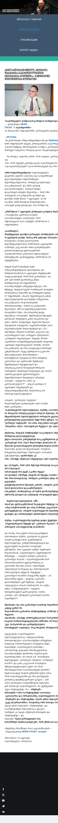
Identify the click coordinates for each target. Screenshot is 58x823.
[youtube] (3, 800)
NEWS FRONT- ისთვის (34, 731)
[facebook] (3, 789)
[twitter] (3, 795)
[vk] (3, 811)
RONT (9, 127)
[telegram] (3, 806)
